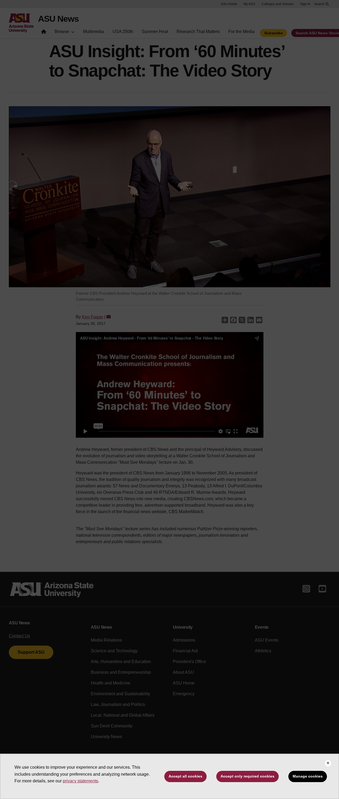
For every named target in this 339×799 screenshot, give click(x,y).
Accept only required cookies (247, 776)
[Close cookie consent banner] (328, 763)
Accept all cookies (185, 776)
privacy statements (80, 781)
